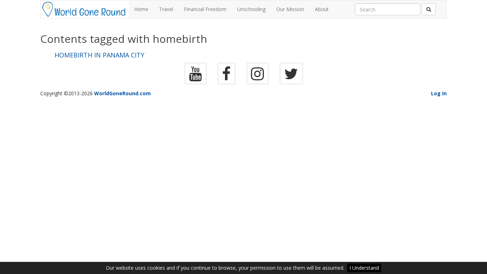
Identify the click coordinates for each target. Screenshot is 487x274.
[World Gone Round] (85, 9)
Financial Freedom (205, 9)
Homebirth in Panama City (99, 55)
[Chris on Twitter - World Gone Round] (291, 77)
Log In (439, 93)
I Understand (364, 267)
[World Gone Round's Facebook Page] (226, 77)
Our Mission (290, 9)
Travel (166, 9)
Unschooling (251, 9)
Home (141, 9)
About (322, 9)
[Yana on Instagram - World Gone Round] (257, 77)
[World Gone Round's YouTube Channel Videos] (195, 77)
